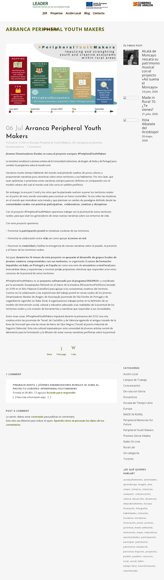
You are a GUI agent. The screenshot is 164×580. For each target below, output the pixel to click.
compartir (128, 494)
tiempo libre (130, 565)
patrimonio (141, 542)
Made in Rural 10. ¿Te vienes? (149, 103)
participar (128, 542)
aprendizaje (130, 484)
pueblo (127, 556)
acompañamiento (133, 479)
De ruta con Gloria (134, 391)
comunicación (143, 494)
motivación (129, 532)
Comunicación (131, 385)
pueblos (137, 556)
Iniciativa (128, 518)
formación (129, 508)
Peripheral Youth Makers (55, 142)
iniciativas (140, 518)
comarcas (147, 489)
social (133, 561)
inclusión (143, 513)
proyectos (151, 551)
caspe (126, 489)
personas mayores (133, 551)
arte (150, 484)
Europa (34, 142)
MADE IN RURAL (133, 414)
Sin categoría (80, 142)
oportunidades (131, 537)
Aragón (142, 484)
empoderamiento (133, 503)
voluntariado (130, 570)
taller (141, 561)
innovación (129, 522)
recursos (148, 556)
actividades (150, 479)
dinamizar (151, 498)
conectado (37, 416)
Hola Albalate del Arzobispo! (150, 126)
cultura (127, 498)
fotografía (141, 508)
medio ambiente (144, 527)
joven (140, 522)
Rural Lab (129, 447)
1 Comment (34, 147)
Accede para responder (61, 392)
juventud (128, 527)
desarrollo (138, 498)
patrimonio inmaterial (135, 546)
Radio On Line (131, 441)
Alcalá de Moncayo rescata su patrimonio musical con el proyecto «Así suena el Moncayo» (151, 69)
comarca (136, 489)
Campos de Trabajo (135, 380)
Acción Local (130, 374)
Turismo (128, 459)
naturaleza (150, 532)
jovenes (148, 522)
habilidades (130, 513)
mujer (140, 532)
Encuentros (130, 397)
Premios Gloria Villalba (136, 436)
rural (126, 561)
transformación (146, 565)
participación (148, 537)
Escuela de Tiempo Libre (138, 403)
